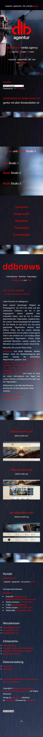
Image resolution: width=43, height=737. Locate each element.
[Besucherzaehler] (8, 711)
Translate (21, 88)
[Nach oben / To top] (21, 720)
